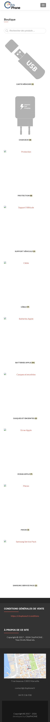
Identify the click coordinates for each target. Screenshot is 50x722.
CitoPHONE (31, 716)
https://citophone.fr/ (25, 616)
